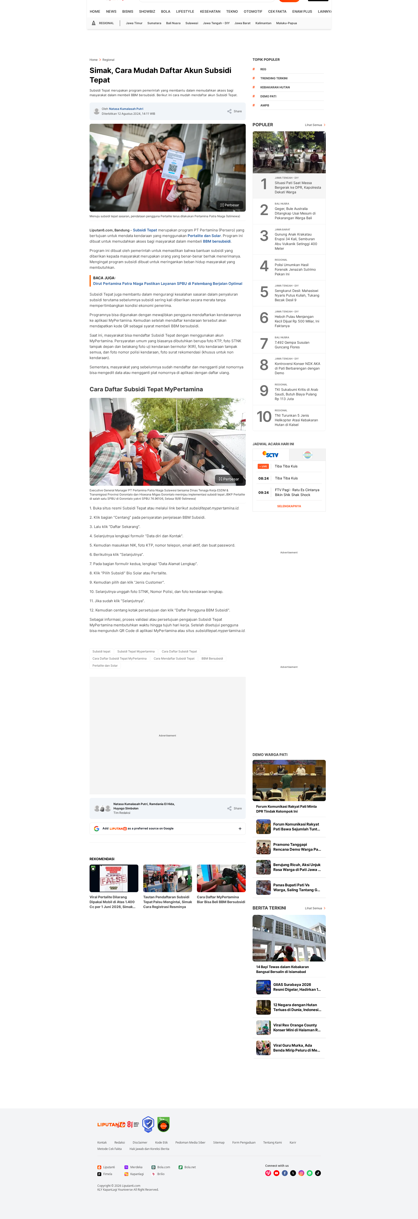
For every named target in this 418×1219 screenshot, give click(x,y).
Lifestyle (185, 11)
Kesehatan (210, 11)
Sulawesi (191, 23)
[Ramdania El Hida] (102, 808)
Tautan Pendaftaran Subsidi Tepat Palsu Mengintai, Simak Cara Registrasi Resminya (167, 902)
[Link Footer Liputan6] (118, 1124)
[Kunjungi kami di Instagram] (301, 1173)
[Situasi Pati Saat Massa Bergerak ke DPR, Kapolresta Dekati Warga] (289, 152)
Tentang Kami (272, 1143)
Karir (293, 1143)
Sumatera (154, 23)
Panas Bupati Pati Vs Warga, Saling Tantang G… (296, 887)
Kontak (102, 1143)
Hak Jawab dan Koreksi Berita (149, 1149)
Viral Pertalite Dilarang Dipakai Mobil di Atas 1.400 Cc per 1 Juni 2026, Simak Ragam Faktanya (112, 902)
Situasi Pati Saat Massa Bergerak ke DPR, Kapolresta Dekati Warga (298, 187)
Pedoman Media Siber (190, 1143)
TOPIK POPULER (266, 59)
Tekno (232, 11)
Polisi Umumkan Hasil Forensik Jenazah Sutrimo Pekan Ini (295, 269)
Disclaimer (140, 1143)
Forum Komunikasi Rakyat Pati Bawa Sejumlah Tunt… (296, 826)
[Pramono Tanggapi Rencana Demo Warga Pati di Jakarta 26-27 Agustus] (263, 847)
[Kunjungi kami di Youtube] (276, 1173)
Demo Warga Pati (270, 754)
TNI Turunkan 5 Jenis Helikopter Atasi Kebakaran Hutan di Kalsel (296, 420)
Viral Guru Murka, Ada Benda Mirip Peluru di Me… (296, 1048)
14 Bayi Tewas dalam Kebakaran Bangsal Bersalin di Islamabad (282, 969)
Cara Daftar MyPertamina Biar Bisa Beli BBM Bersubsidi (221, 899)
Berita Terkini (269, 907)
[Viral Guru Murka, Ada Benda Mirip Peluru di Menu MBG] (263, 1048)
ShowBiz (147, 11)
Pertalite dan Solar (204, 235)
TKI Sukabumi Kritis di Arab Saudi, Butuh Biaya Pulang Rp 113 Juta (296, 394)
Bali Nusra (173, 23)
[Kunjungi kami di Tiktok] (318, 1173)
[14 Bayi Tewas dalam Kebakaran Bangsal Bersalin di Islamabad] (289, 938)
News (111, 11)
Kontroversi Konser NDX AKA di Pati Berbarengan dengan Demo (297, 368)
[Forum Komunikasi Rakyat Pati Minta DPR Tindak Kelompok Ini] (289, 780)
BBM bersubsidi (217, 241)
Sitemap (218, 1143)
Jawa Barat (242, 23)
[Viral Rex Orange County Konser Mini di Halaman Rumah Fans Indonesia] (263, 1027)
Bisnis (127, 11)
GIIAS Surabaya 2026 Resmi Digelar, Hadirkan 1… (297, 987)
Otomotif (253, 11)
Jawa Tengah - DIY (216, 23)
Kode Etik (161, 1143)
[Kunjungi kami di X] (293, 1173)
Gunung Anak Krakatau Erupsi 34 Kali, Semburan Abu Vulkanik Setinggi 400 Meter (296, 241)
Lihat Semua (313, 125)
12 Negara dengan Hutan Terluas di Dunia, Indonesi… (297, 1007)
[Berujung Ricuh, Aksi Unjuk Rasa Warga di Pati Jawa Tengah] (263, 867)
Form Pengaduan (243, 1143)
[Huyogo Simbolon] (108, 808)
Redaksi (119, 1143)
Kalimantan (263, 23)
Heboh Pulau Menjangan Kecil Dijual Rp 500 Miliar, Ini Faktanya (297, 321)
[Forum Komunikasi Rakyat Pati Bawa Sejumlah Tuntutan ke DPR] (263, 826)
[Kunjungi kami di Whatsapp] (310, 1173)
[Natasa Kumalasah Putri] (96, 111)
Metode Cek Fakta (109, 1149)
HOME (95, 11)
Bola (165, 11)
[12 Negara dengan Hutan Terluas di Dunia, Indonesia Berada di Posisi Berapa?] (263, 1007)
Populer (263, 124)
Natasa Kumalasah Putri (126, 109)
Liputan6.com (131, 1186)
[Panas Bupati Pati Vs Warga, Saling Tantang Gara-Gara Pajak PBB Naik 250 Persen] (263, 887)
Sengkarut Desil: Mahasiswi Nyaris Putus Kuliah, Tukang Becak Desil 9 (297, 295)
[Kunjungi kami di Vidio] (268, 1173)
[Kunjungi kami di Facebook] (285, 1173)
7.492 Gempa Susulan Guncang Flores (292, 344)
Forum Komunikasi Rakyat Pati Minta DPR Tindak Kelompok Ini (286, 808)
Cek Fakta (277, 11)
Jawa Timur (134, 23)
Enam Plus (302, 11)
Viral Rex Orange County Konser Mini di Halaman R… (297, 1027)
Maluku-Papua (286, 23)
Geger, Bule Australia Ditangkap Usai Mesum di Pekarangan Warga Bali (295, 213)
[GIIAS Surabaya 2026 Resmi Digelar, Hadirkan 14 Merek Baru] (263, 987)
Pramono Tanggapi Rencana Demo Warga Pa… (297, 847)
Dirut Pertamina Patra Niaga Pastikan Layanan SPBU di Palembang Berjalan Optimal (167, 283)
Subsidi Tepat (145, 230)
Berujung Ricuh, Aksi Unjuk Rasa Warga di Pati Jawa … (297, 867)
